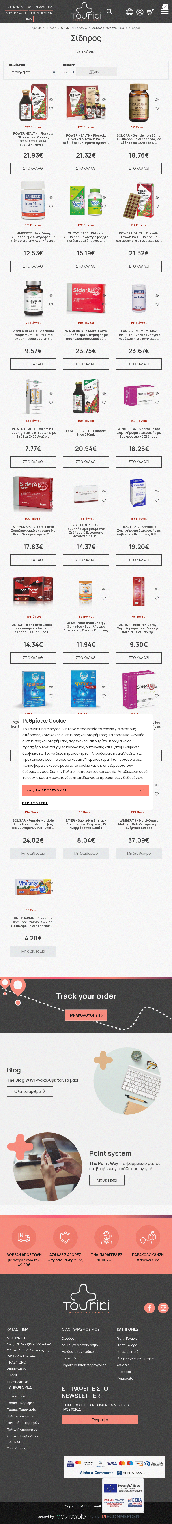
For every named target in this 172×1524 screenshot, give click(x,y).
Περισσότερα (35, 803)
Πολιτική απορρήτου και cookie (89, 771)
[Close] (165, 7)
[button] (165, 12)
